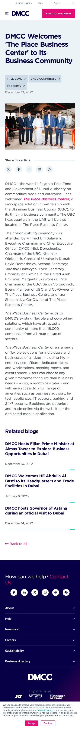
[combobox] (64, 3)
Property (14, 86)
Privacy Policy (44, 710)
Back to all (18, 544)
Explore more (40, 691)
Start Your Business (58, 13)
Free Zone (15, 78)
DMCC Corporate (44, 78)
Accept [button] (31, 723)
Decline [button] (48, 723)
